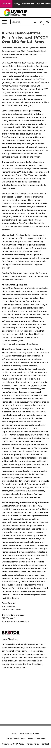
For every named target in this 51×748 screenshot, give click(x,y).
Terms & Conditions (36, 739)
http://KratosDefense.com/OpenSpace (20, 344)
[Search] (35, 22)
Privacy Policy (32, 744)
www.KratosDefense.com (28, 497)
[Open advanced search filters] (41, 22)
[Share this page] (47, 22)
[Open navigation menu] (4, 22)
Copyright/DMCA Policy (13, 744)
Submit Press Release (16, 739)
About (14, 733)
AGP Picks (6, 4)
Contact (45, 744)
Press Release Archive (29, 733)
